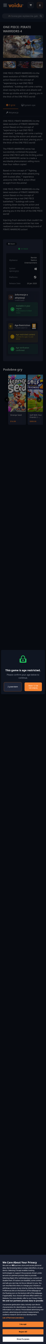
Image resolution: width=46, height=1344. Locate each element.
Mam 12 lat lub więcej (33, 686)
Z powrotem (13, 686)
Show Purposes (23, 1339)
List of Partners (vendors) (13, 1318)
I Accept (23, 1324)
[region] (23, 1299)
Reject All (23, 1332)
